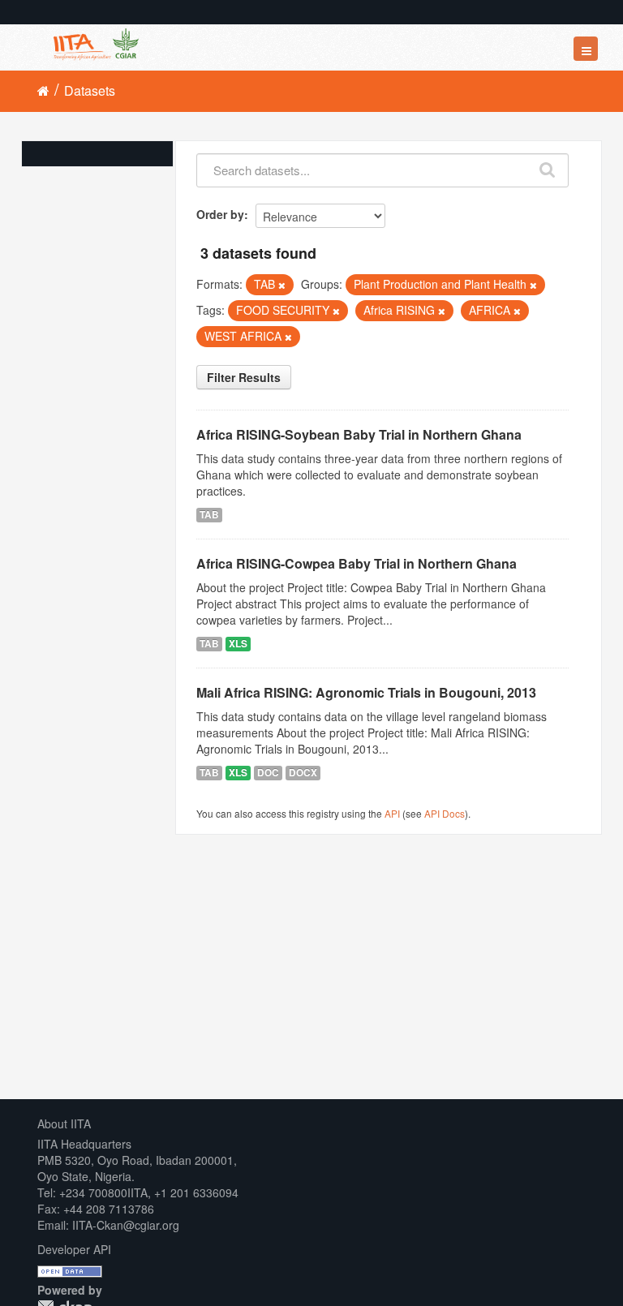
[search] (547, 166)
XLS (238, 644)
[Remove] (282, 284)
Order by (220, 214)
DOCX (303, 773)
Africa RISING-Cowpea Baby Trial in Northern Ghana (356, 563)
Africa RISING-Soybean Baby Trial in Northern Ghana (359, 434)
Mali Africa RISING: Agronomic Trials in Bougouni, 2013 (366, 692)
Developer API (74, 1249)
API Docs (444, 813)
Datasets (89, 90)
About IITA (64, 1123)
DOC (268, 773)
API (392, 813)
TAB (209, 515)
